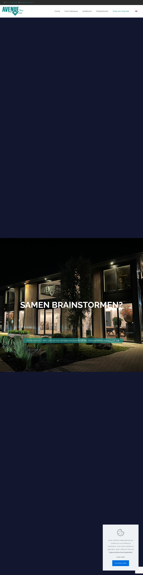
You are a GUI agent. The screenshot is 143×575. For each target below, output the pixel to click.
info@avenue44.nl (27, 2)
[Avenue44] (12, 11)
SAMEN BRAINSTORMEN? (71, 305)
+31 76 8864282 (11, 2)
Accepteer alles (121, 563)
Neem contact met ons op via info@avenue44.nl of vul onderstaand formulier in (72, 340)
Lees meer (121, 557)
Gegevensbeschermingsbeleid (120, 552)
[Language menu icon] (137, 11)
